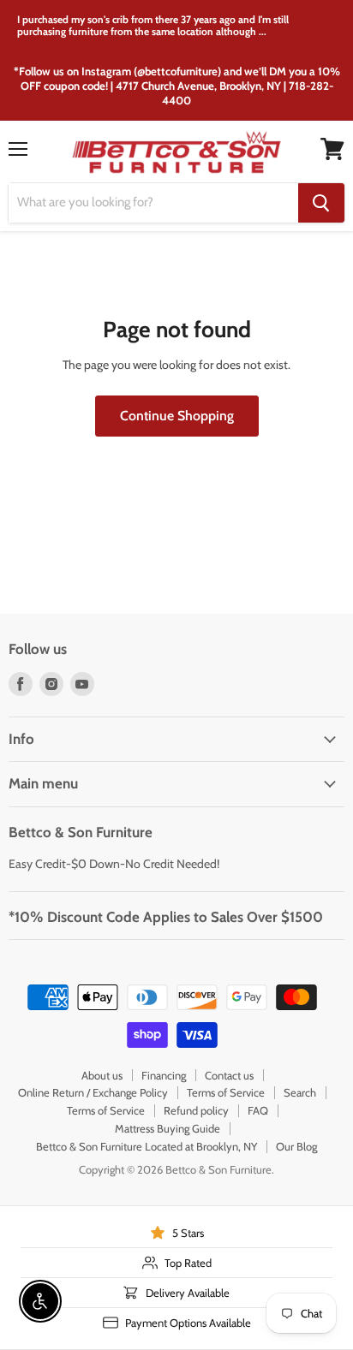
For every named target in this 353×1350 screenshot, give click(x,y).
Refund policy (196, 1110)
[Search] (321, 203)
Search (300, 1092)
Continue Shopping (177, 415)
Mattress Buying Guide (167, 1128)
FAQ (258, 1110)
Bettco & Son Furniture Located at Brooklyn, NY (146, 1146)
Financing (163, 1075)
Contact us (229, 1075)
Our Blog (296, 1146)
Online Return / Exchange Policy (93, 1092)
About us (102, 1075)
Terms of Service (226, 1092)
